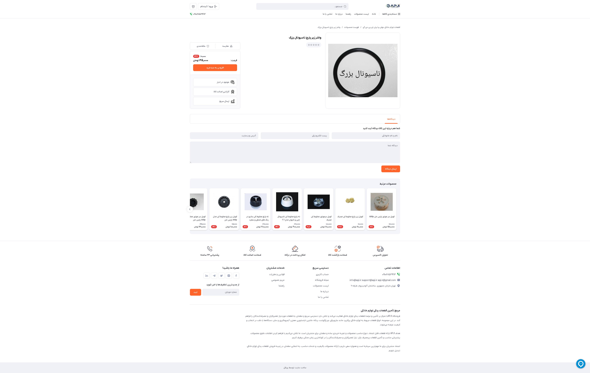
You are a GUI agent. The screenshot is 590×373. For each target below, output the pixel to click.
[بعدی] (190, 209)
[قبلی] (400, 209)
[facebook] (236, 276)
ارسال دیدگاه (390, 169)
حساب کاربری (322, 274)
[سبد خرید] (193, 6)
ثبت (195, 292)
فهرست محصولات (351, 27)
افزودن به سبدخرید (215, 67)
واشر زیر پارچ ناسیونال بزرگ (329, 27)
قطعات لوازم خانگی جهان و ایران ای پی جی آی (381, 27)
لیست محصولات (321, 285)
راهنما (282, 285)
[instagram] (229, 276)
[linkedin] (207, 276)
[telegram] (214, 276)
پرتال (286, 367)
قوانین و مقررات (277, 274)
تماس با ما (323, 297)
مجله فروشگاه (322, 280)
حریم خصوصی (278, 280)
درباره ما (324, 291)
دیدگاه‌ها (391, 119)
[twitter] (221, 276)
